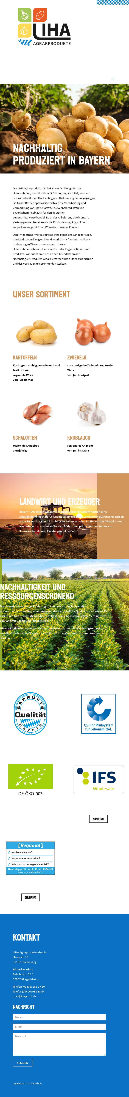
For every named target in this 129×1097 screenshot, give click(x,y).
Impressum (19, 1083)
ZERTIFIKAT (98, 819)
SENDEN (22, 1063)
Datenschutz (35, 1083)
